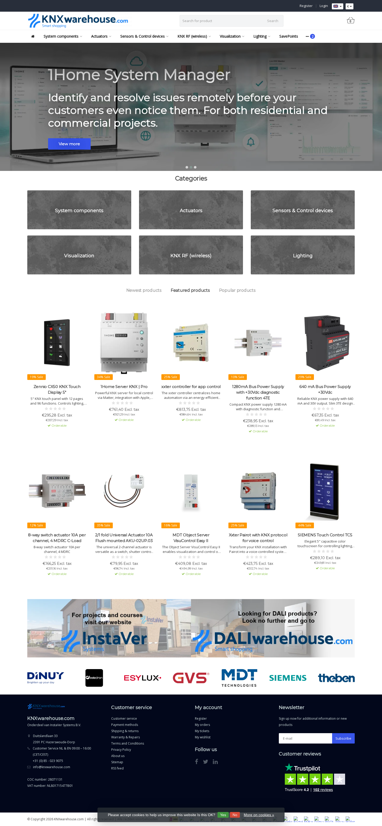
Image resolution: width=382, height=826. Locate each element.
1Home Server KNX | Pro (124, 386)
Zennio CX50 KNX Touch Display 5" (57, 389)
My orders (202, 725)
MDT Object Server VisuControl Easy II (191, 537)
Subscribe (343, 738)
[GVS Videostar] (191, 678)
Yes (223, 815)
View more (69, 143)
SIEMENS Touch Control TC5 (325, 534)
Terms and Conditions (127, 743)
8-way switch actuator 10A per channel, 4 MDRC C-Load (57, 537)
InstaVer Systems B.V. (65, 725)
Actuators (99, 36)
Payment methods (124, 725)
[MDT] (239, 678)
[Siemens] (287, 678)
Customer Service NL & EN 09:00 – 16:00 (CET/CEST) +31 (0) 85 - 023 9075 (62, 754)
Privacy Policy (121, 749)
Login (324, 5)
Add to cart (54, 434)
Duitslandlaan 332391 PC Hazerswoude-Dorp (54, 739)
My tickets (202, 731)
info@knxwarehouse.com (51, 767)
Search (272, 20)
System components (61, 36)
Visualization (230, 36)
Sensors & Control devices (142, 36)
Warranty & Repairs (125, 737)
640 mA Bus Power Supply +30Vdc (325, 389)
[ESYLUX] (142, 678)
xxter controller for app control (191, 386)
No (235, 815)
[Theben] (336, 678)
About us (117, 756)
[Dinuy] (45, 678)
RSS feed (117, 768)
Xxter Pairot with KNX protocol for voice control (258, 537)
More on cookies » (259, 815)
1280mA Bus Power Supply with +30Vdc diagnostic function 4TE (258, 392)
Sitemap (117, 762)
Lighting (260, 36)
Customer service (124, 718)
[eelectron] (94, 678)
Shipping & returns (125, 731)
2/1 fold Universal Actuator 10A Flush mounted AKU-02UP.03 (124, 537)
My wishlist (202, 737)
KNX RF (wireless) (192, 36)
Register (306, 5)
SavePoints (288, 36)
